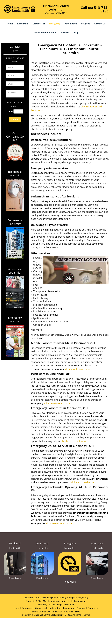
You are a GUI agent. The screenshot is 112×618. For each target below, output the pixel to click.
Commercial (39, 23)
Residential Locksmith (15, 173)
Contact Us (99, 23)
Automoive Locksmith (15, 270)
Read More (15, 578)
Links (77, 612)
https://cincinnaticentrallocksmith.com (66, 601)
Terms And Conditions (45, 32)
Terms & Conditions (41, 612)
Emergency (54, 23)
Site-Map (68, 612)
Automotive (71, 23)
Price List (65, 32)
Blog (76, 32)
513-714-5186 (101, 9)
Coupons (85, 23)
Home (10, 23)
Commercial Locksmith (15, 222)
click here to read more (78, 369)
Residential (22, 23)
